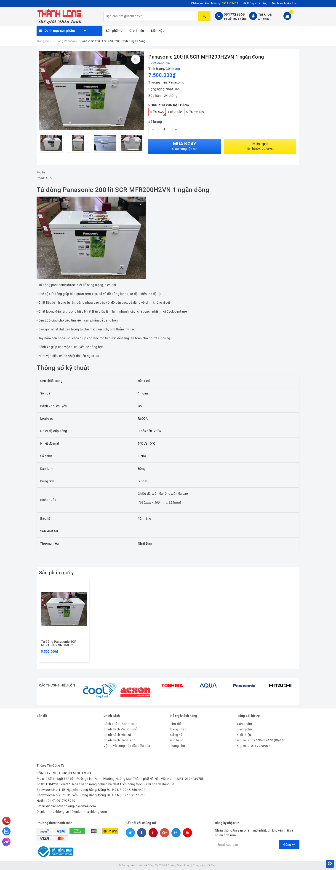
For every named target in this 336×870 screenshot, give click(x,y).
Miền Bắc (175, 112)
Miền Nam (157, 112)
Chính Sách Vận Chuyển (121, 729)
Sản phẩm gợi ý (56, 572)
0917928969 (234, 14)
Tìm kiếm (176, 724)
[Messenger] (6, 842)
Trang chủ (177, 746)
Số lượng (155, 122)
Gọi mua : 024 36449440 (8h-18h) (262, 740)
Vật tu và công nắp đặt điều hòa (127, 746)
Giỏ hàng (177, 740)
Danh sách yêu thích (285, 3)
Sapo (214, 865)
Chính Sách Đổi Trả (117, 735)
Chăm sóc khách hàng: (214, 3)
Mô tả (41, 172)
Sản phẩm (113, 30)
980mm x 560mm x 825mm (160, 502)
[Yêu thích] (135, 59)
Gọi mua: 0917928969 (253, 746)
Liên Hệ (157, 30)
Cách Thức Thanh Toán (121, 724)
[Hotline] (6, 821)
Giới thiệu (136, 30)
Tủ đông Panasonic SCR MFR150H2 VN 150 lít (58, 643)
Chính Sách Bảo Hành (120, 740)
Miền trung (195, 112)
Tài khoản (265, 14)
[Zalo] (6, 831)
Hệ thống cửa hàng (255, 3)
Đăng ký (176, 735)
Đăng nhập (178, 729)
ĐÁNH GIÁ (44, 178)
